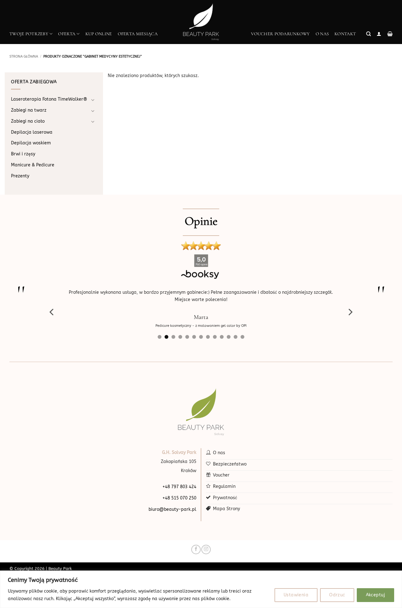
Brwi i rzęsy (23, 154)
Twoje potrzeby (28, 33)
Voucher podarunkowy (280, 33)
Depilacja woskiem (31, 143)
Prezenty (20, 176)
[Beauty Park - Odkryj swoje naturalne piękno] (201, 22)
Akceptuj (375, 595)
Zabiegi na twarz (28, 110)
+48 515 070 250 (179, 498)
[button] (368, 34)
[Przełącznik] (93, 99)
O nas (322, 33)
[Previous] (52, 312)
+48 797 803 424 (179, 486)
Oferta (66, 33)
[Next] (350, 312)
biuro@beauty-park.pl (172, 509)
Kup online (98, 33)
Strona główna (23, 56)
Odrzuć (337, 595)
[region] (201, 589)
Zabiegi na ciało (28, 121)
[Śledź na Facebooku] (195, 549)
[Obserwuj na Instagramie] (205, 549)
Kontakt (345, 33)
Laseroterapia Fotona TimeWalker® (49, 99)
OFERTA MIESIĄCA (138, 33)
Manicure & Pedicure (32, 165)
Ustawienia (296, 595)
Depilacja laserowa (31, 132)
